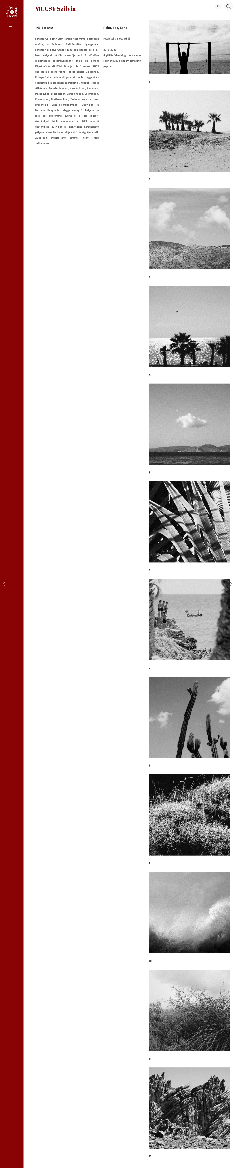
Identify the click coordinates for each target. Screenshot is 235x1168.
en (218, 6)
